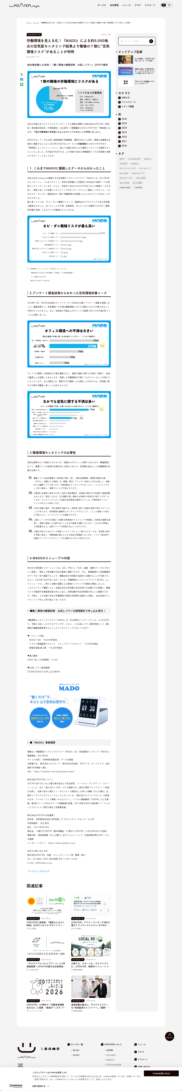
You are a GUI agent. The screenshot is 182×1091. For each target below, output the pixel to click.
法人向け (76, 1055)
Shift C (148, 159)
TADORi (124, 163)
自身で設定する (39, 1086)
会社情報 (109, 1050)
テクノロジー (111, 1055)
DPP (122, 159)
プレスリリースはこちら (38, 871)
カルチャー (110, 1059)
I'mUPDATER (135, 159)
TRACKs (135, 163)
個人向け (76, 1050)
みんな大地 (125, 183)
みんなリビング (138, 173)
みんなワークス (34, 57)
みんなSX (124, 173)
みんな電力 (138, 183)
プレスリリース (34, 34)
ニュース (36, 22)
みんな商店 (141, 178)
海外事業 (139, 187)
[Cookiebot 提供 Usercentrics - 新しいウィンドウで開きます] (16, 1086)
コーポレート (145, 168)
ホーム (29, 22)
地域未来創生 (126, 187)
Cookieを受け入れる (161, 1073)
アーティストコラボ (128, 168)
